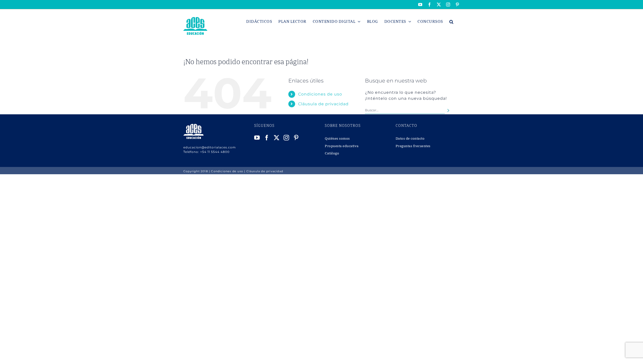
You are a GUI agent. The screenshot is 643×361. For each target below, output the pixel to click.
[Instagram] (286, 137)
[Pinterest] (296, 137)
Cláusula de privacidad (323, 104)
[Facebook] (267, 137)
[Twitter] (277, 137)
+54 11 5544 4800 (215, 152)
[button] (451, 21)
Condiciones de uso (320, 94)
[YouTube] (257, 137)
